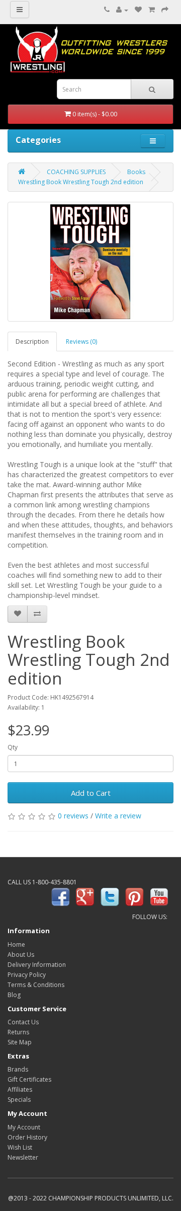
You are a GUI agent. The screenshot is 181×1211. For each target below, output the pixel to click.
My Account (24, 1127)
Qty (13, 747)
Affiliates (20, 1089)
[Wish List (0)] (138, 10)
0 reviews (73, 815)
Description (32, 341)
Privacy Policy (27, 974)
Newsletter (23, 1157)
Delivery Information (37, 964)
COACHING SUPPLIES (76, 172)
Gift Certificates (29, 1079)
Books (136, 172)
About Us (21, 954)
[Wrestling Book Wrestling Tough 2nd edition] (90, 262)
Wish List (20, 1147)
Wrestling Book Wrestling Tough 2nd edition (80, 182)
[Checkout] (164, 10)
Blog (14, 995)
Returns (18, 1032)
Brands (18, 1069)
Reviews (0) (81, 341)
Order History (27, 1137)
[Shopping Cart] (151, 10)
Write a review (118, 815)
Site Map (20, 1042)
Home (16, 944)
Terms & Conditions (36, 984)
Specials (19, 1099)
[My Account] (122, 10)
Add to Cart (91, 793)
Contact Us (23, 1022)
